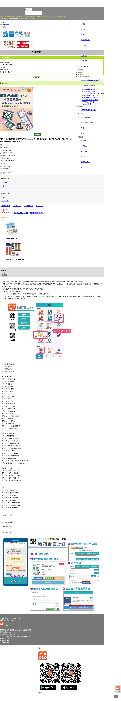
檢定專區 (80, 74)
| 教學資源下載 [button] (6, 532)
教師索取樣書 (5, 206)
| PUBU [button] (4, 197)
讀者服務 (80, 137)
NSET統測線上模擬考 (89, 91)
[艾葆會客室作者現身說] (20, 212)
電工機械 (26, 16)
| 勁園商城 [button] (5, 182)
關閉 (40, 693)
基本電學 (7, 16)
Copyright (3, 618)
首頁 (2, 22)
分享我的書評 (17, 206)
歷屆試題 (80, 113)
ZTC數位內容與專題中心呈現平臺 (93, 93)
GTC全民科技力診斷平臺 (90, 97)
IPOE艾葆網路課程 (88, 102)
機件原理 (32, 16)
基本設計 (13, 16)
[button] (5, 624)
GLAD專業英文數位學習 (90, 100)
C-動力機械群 (5, 25)
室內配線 (60, 16)
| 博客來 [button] (4, 186)
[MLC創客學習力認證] (6, 211)
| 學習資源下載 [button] (6, 526)
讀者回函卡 (39, 206)
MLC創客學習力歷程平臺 (90, 95)
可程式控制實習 (47, 16)
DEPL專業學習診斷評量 (90, 89)
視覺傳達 (54, 16)
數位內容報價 (86, 104)
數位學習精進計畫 (83, 76)
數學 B (66, 16)
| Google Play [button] (5, 201)
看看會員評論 (28, 206)
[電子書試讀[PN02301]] (36, 212)
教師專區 (80, 106)
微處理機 (38, 16)
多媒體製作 (20, 16)
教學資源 (4, 276)
